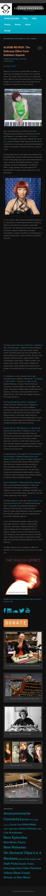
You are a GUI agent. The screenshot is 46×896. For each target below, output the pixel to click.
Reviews (37, 599)
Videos (8, 873)
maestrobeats (8, 61)
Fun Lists (33, 819)
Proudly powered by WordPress (23, 891)
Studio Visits (26, 863)
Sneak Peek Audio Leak (29, 858)
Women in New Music (17, 877)
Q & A (37, 853)
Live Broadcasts (13, 832)
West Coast (21, 872)
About (27, 24)
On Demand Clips (27, 599)
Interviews (29, 824)
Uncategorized (13, 868)
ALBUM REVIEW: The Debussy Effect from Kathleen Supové (17, 51)
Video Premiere (31, 868)
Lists (38, 828)
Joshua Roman (27, 828)
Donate (7, 30)
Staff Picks (11, 863)
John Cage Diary (11, 828)
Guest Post (16, 824)
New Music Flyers (15, 842)
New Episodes (15, 837)
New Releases (15, 599)
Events (18, 24)
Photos (7, 24)
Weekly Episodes (11, 18)
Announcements (17, 813)
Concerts (11, 818)
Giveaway (7, 825)
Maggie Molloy (11, 66)
